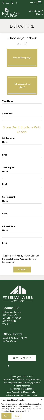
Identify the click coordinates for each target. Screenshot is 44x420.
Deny (17, 416)
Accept (6, 416)
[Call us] (17, 3)
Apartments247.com (12, 379)
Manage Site (27, 388)
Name (5, 142)
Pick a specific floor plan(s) (22, 85)
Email (4, 154)
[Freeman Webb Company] (17, 293)
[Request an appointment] (12, 3)
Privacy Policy (18, 259)
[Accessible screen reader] (3, 3)
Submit (22, 269)
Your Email (7, 113)
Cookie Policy (30, 392)
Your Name (7, 101)
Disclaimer (15, 388)
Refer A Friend (22, 358)
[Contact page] (7, 3)
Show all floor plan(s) (22, 57)
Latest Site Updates (14, 395)
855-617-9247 (36, 12)
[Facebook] (8, 367)
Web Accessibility (15, 392)
